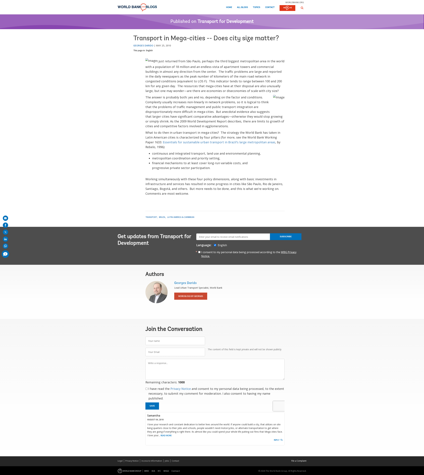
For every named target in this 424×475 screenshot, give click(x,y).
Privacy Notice (180, 389)
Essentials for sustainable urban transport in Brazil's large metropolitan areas (219, 142)
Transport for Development (226, 21)
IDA (153, 471)
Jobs (167, 460)
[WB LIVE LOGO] (287, 8)
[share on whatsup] (5, 246)
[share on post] (5, 232)
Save (152, 406)
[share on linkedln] (5, 239)
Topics (256, 7)
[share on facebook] (5, 225)
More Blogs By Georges (190, 296)
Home (229, 7)
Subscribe (286, 236)
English (149, 50)
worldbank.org (294, 2)
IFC (159, 471)
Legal (120, 460)
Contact (270, 7)
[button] (302, 7)
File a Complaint (298, 460)
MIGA (166, 471)
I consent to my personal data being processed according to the (248, 254)
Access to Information (151, 460)
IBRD (146, 471)
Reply (276, 440)
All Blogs (242, 7)
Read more (166, 435)
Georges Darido (143, 45)
